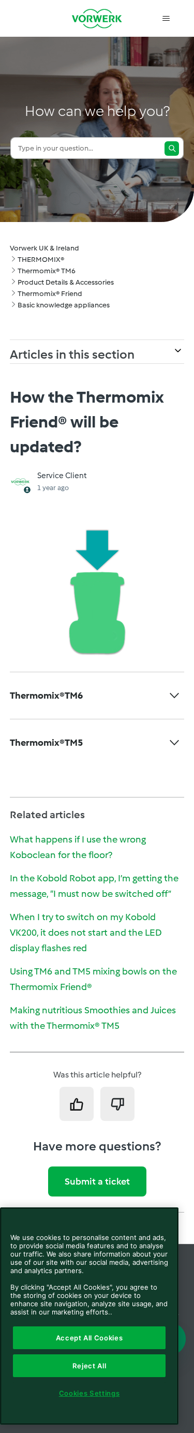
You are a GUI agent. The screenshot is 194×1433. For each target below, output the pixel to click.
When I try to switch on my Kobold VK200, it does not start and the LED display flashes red (86, 932)
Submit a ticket (97, 1181)
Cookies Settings (89, 1393)
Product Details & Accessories (66, 282)
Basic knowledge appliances (64, 305)
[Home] (97, 18)
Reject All (89, 1366)
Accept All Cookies (89, 1338)
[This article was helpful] (76, 1104)
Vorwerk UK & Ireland (44, 248)
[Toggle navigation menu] (165, 18)
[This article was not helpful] (117, 1104)
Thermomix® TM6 (47, 271)
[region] (89, 1316)
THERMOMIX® (41, 259)
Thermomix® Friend (50, 293)
